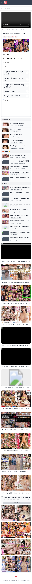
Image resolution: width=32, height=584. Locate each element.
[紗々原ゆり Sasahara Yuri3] (5, 147)
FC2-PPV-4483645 (14, 180)
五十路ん (12, 157)
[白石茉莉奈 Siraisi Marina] (5, 124)
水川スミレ (17, 169)
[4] (5, 239)
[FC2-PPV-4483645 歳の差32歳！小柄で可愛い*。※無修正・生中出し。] (5, 179)
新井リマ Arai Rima (15, 129)
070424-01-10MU (14, 163)
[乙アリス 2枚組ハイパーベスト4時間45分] (5, 173)
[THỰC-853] (5, 222)
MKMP (19, 217)
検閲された (16, 189)
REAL (19, 223)
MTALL (21, 212)
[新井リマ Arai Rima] (5, 130)
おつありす (23, 174)
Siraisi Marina (14, 125)
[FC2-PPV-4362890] (5, 194)
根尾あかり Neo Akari (16, 134)
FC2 (11, 195)
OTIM (20, 200)
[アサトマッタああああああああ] (5, 199)
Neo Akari (13, 137)
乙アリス (18, 174)
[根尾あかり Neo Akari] (5, 136)
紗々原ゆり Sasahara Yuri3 (17, 146)
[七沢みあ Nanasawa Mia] (5, 141)
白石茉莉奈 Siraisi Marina (17, 123)
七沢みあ (21, 142)
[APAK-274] (5, 188)
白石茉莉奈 (20, 125)
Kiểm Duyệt (13, 212)
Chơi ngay (17, 502)
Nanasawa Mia (14, 142)
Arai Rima (13, 131)
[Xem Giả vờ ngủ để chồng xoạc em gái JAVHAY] (5, 233)
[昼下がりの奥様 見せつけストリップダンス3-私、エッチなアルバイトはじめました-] (5, 156)
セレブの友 (12, 174)
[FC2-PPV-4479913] (5, 205)
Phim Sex (14, 580)
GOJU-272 (17, 157)
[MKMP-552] (5, 216)
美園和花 (23, 169)
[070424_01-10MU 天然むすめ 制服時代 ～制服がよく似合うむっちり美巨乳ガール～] (5, 162)
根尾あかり (18, 137)
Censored (23, 157)
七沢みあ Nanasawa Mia (16, 140)
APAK (12, 189)
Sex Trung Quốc (14, 228)
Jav (21, 189)
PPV (14, 195)
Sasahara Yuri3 (14, 148)
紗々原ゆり (21, 148)
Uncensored (22, 163)
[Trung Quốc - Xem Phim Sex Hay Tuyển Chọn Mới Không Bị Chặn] (5, 227)
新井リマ (18, 131)
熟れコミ (12, 169)
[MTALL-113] (5, 211)
